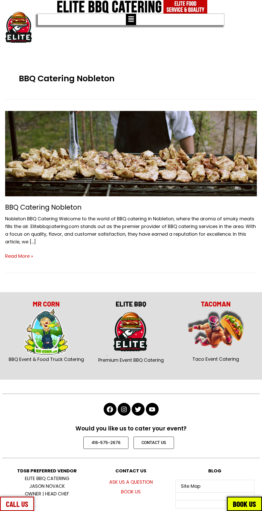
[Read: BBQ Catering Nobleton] (131, 153)
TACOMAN (216, 304)
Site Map (191, 486)
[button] (131, 19)
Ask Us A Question (131, 482)
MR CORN (46, 304)
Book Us (131, 492)
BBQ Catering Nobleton (43, 207)
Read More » (19, 255)
